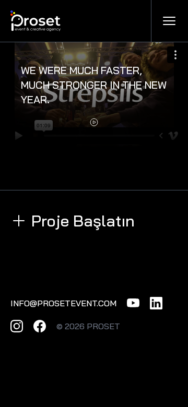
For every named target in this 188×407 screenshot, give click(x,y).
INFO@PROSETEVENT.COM (63, 303)
